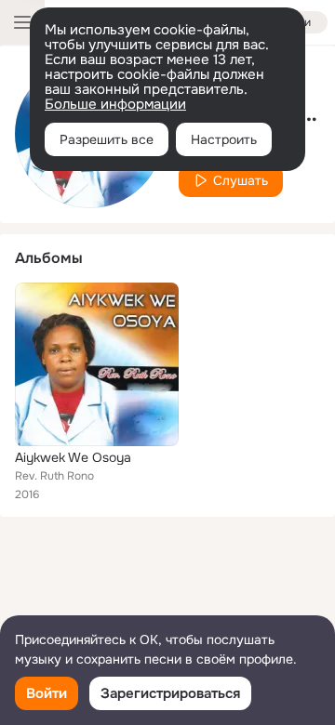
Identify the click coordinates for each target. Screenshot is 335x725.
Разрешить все (107, 139)
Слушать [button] (240, 180)
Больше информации (115, 104)
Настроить (224, 139)
